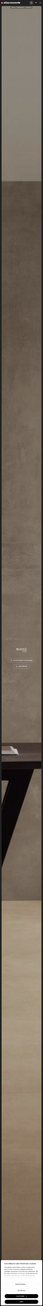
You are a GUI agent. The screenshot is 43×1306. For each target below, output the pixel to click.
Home (13, 7)
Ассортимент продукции (23, 660)
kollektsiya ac (20, 7)
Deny (21, 1302)
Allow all (21, 1290)
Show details (20, 1284)
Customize (20, 1296)
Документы (22, 666)
